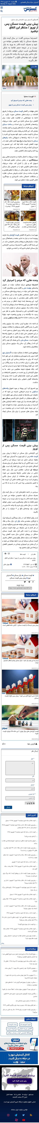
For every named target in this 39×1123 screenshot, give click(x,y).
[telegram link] (15, 1114)
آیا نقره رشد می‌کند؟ (30, 836)
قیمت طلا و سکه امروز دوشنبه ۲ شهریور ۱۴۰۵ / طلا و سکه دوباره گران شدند (20, 930)
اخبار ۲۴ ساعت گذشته (20, 1097)
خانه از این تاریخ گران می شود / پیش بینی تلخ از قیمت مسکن (21, 697)
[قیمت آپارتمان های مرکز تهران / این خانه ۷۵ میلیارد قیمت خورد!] (20, 717)
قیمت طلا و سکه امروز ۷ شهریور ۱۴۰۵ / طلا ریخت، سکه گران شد (20, 867)
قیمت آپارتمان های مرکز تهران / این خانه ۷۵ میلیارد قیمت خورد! (20, 732)
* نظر (32, 759)
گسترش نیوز (6, 352)
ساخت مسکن (7, 124)
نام (33, 776)
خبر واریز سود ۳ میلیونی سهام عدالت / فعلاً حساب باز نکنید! (19, 989)
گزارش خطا (31, 744)
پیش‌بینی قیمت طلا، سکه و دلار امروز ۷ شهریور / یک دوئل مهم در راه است (20, 856)
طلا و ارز (33, 554)
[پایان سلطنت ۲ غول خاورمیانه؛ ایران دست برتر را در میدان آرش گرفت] (30, 582)
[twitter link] (23, 1114)
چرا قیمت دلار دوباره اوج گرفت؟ (27, 924)
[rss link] (30, 1114)
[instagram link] (8, 1114)
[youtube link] (23, 1119)
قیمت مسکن (18, 111)
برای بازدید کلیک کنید (19, 1081)
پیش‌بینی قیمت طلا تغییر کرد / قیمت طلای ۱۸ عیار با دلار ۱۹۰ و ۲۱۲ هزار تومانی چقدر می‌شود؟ (19, 918)
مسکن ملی (24, 340)
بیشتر (2, 943)
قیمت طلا (22, 554)
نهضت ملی (27, 288)
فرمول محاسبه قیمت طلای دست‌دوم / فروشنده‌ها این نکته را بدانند (29, 224)
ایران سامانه (14, 1110)
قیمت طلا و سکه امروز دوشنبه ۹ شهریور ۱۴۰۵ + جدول (29, 204)
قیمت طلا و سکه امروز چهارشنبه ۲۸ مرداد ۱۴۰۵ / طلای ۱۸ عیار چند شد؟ (20, 962)
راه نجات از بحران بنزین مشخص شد (26, 1001)
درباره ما (24, 1094)
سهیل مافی (6, 564)
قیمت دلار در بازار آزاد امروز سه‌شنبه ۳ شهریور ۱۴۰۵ (21, 913)
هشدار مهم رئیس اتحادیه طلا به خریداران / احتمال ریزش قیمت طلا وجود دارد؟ (20, 937)
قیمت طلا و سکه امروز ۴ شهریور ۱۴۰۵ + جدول (23, 894)
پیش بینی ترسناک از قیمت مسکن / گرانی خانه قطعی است (20, 625)
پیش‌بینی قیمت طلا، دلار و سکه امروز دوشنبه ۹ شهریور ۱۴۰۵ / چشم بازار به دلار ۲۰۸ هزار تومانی (12, 204)
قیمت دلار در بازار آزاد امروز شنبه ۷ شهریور (24, 862)
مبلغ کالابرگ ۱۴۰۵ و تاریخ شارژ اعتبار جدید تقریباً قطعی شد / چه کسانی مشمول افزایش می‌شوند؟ (19, 955)
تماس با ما (17, 1094)
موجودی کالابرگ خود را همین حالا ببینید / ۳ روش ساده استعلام (21, 969)
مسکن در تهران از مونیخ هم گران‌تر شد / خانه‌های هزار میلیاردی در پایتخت (21, 983)
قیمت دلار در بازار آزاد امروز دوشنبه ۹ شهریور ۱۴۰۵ (21, 832)
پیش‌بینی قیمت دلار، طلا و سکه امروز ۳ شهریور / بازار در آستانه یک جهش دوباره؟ (20, 907)
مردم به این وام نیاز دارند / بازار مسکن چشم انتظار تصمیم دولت (21, 662)
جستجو (31, 1094)
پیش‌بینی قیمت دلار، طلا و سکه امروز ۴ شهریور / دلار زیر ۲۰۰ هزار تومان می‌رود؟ (20, 881)
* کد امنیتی (31, 794)
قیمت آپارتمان (14, 235)
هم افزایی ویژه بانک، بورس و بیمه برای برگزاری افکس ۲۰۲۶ (19, 1005)
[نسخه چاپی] (5, 553)
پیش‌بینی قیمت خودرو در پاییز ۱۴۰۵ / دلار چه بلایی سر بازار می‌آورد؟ (20, 1011)
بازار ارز (17, 521)
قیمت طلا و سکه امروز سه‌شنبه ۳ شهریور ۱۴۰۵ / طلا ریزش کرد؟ (20, 900)
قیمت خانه (34, 456)
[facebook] (33, 582)
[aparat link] (16, 1119)
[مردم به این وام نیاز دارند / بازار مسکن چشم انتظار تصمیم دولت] (20, 646)
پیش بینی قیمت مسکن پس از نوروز (20, 105)
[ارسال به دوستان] (9, 553)
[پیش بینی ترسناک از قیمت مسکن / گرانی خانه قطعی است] (20, 611)
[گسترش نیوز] (30, 9)
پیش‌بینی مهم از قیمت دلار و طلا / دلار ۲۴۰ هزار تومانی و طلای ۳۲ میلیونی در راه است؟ (12, 224)
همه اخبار (9, 1094)
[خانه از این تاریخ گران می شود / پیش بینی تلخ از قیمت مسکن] (20, 682)
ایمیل (32, 785)
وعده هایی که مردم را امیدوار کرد (21, 100)
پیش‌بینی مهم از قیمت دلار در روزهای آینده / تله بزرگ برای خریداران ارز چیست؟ (20, 874)
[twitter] (25, 582)
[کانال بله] (19, 1057)
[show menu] (2, 8)
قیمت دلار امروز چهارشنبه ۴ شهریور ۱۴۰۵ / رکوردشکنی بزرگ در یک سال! (19, 888)
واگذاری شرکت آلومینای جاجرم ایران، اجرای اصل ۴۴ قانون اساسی (20, 995)
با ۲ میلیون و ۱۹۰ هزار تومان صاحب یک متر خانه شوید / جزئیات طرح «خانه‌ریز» (21, 976)
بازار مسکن (17, 575)
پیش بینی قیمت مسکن (18, 578)
